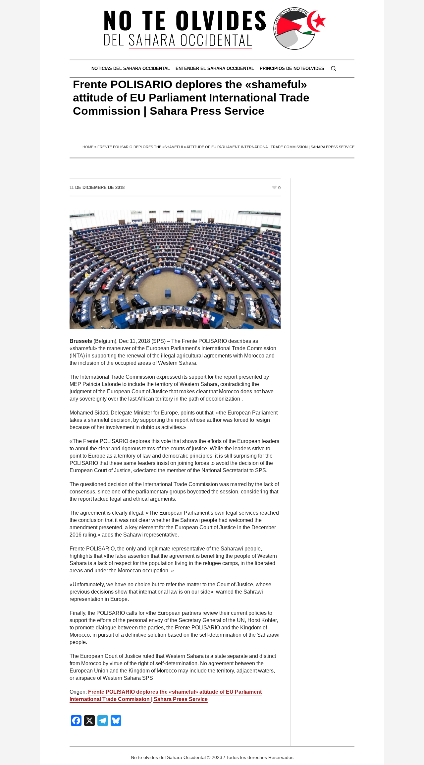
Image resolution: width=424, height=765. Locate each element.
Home (87, 147)
